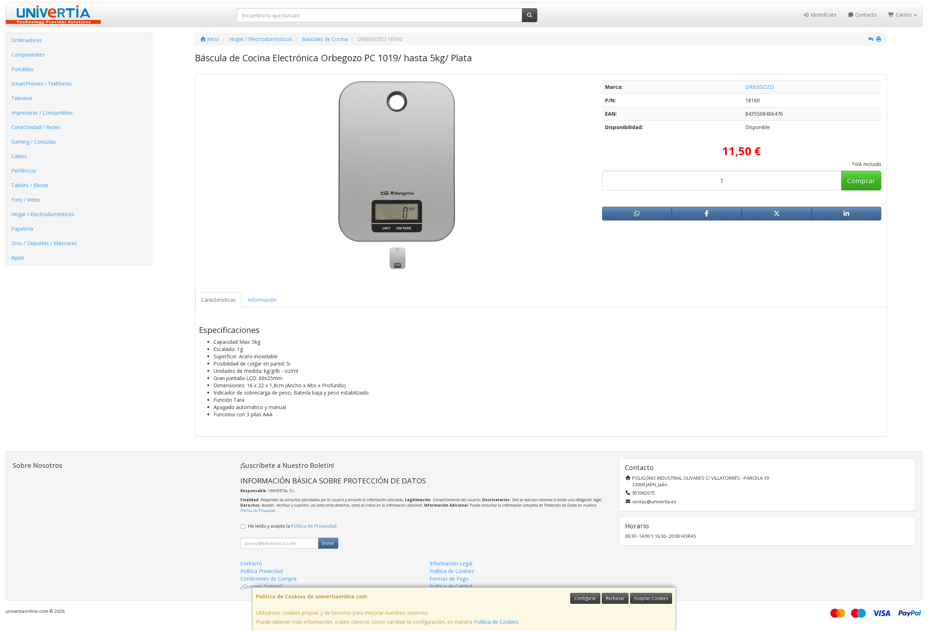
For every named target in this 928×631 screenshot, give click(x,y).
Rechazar (615, 598)
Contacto (865, 14)
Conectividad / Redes (36, 127)
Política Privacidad (261, 571)
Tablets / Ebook (29, 185)
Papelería (22, 228)
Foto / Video (25, 199)
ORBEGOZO (759, 86)
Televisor (22, 98)
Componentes (28, 54)
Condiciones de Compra (268, 578)
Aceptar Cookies (651, 598)
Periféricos (23, 170)
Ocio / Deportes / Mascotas (44, 243)
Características (218, 299)
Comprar (861, 180)
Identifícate (823, 14)
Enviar (328, 543)
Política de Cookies (496, 621)
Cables (19, 156)
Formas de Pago (449, 578)
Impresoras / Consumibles (42, 112)
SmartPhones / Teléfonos (41, 83)
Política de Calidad (451, 586)
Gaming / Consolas (33, 141)
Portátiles (22, 69)
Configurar (585, 598)
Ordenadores (26, 40)
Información (262, 299)
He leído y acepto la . (292, 526)
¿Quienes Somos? (261, 586)
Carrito (903, 14)
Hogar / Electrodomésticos (42, 214)
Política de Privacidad (258, 510)
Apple (17, 257)
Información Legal (451, 563)
